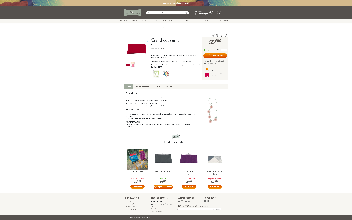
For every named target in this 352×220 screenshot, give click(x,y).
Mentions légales (130, 204)
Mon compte (203, 14)
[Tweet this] (214, 35)
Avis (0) (169, 86)
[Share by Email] (225, 35)
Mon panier (218, 12)
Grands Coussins (147, 27)
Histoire (205, 21)
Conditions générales (131, 206)
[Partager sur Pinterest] (221, 35)
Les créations (168, 21)
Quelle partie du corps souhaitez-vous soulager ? (138, 21)
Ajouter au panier (217, 55)
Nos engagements (223, 21)
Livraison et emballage (131, 209)
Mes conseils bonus (143, 86)
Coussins (140, 27)
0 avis (162, 48)
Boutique (133, 27)
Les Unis (186, 21)
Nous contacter (129, 212)
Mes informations (156, 209)
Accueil (128, 27)
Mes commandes (156, 211)
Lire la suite (137, 187)
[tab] (128, 86)
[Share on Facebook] (217, 35)
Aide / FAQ (128, 201)
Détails (128, 86)
